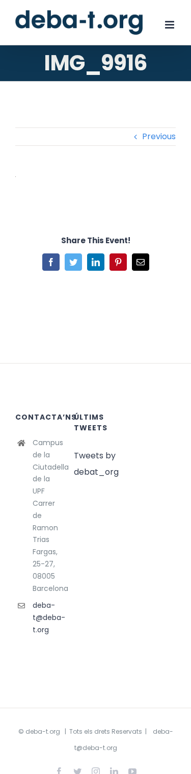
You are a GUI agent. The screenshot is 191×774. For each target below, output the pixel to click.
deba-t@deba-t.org (46, 617)
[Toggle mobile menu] (170, 24)
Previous (159, 136)
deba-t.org (42, 731)
